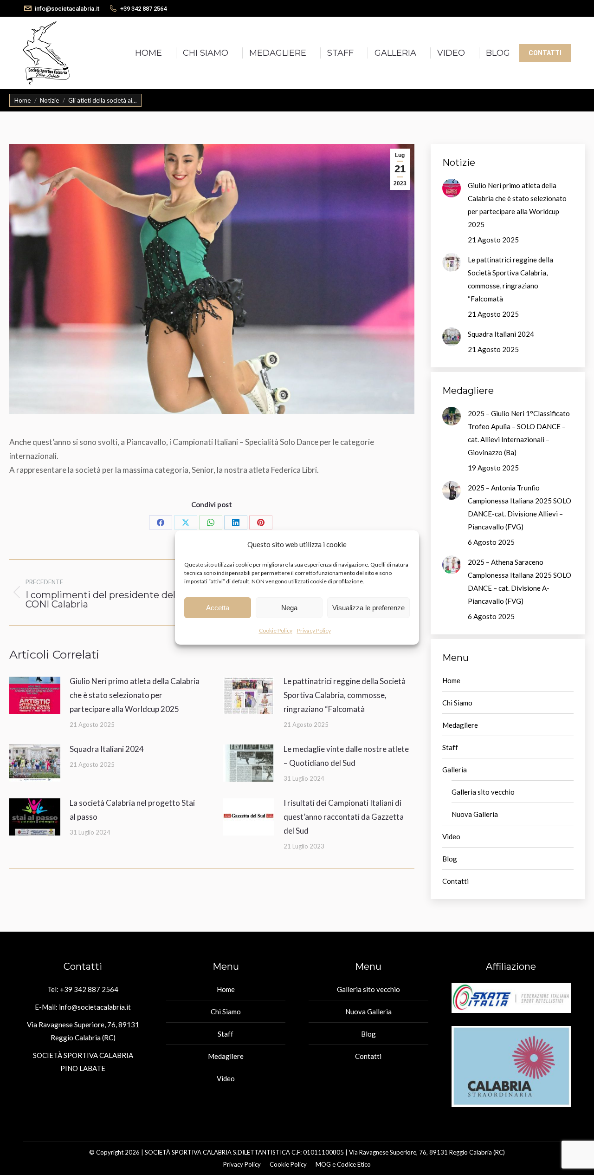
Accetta (217, 608)
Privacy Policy (314, 630)
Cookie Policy (275, 630)
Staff (450, 747)
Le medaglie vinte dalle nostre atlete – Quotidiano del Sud (346, 756)
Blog (449, 859)
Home (451, 680)
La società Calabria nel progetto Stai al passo (132, 810)
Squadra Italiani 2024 (107, 749)
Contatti (455, 881)
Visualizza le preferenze (368, 608)
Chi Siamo (457, 702)
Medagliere (460, 725)
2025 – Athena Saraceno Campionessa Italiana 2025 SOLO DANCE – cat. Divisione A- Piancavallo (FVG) (519, 581)
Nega (289, 608)
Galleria (454, 769)
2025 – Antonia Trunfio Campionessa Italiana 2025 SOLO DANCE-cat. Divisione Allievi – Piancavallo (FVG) (519, 507)
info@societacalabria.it (67, 8)
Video (451, 836)
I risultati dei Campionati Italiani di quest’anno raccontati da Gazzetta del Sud (344, 817)
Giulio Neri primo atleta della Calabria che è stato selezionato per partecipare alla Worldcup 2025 (135, 695)
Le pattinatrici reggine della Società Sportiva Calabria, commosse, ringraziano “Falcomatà (345, 695)
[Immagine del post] (34, 695)
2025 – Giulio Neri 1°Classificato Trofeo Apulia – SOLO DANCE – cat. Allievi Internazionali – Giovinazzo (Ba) (519, 433)
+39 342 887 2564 (143, 8)
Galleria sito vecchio (483, 792)
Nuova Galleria (475, 814)
